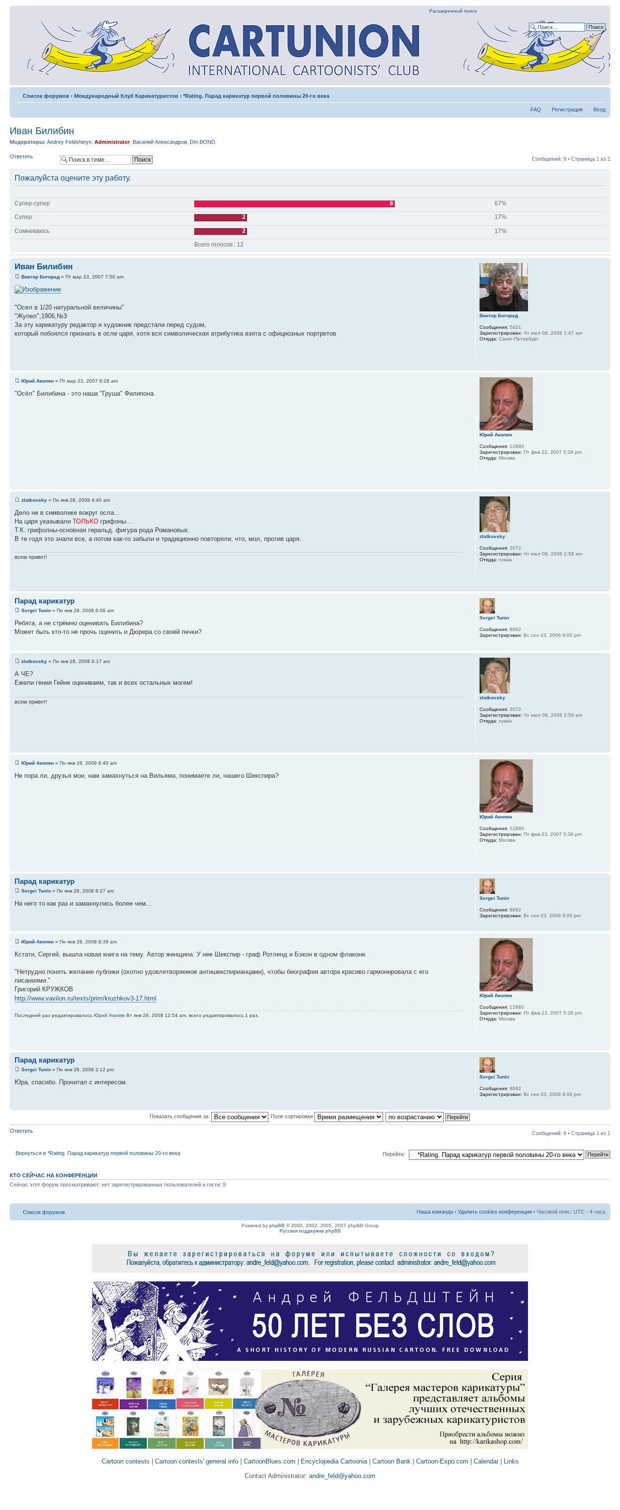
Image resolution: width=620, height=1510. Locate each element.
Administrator (112, 142)
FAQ (535, 109)
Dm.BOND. (203, 142)
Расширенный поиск (453, 11)
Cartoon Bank (391, 1461)
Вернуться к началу (602, 365)
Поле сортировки (292, 1116)
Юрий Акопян (37, 381)
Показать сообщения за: (180, 1116)
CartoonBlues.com (269, 1461)
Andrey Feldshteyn (69, 142)
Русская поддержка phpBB (310, 1230)
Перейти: (394, 1154)
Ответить (21, 156)
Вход (599, 109)
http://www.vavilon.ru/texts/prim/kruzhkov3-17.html (85, 998)
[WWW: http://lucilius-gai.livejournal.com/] (484, 471)
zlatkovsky (34, 500)
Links (511, 1461)
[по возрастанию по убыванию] (428, 1116)
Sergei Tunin (36, 610)
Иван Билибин (42, 130)
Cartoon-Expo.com (442, 1461)
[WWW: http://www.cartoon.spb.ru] (484, 351)
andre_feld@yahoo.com (341, 1475)
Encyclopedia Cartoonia (334, 1461)
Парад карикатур (45, 601)
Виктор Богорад (40, 276)
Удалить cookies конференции (495, 1212)
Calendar (486, 1461)
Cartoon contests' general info (196, 1461)
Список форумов (46, 96)
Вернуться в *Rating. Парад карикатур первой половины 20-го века (98, 1153)
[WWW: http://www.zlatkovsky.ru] (484, 572)
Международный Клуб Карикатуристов (126, 96)
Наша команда (435, 1212)
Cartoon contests (126, 1461)
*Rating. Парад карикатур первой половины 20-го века (256, 96)
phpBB (277, 1225)
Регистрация (567, 109)
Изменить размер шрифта (598, 94)
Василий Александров (160, 142)
